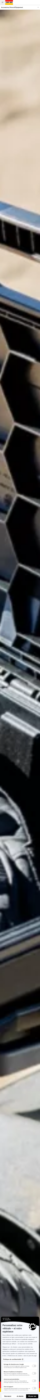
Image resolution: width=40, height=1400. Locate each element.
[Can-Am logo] (9, 2)
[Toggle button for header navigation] (2, 2)
